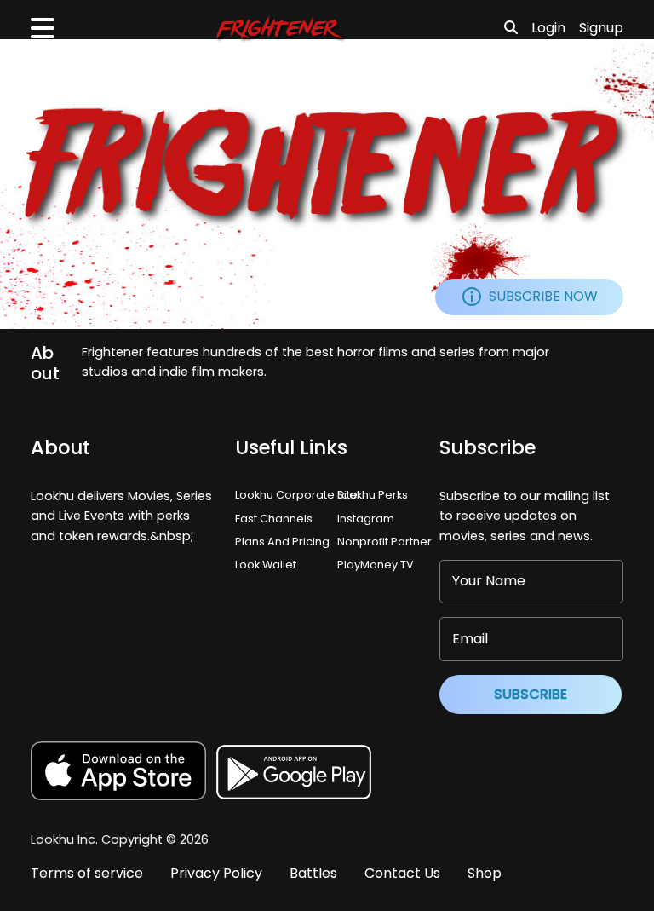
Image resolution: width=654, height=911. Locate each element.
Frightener (114, 300)
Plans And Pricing (282, 541)
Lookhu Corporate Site (299, 494)
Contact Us (402, 873)
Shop (485, 873)
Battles (313, 873)
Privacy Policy (216, 873)
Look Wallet (265, 564)
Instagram (365, 518)
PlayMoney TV (375, 564)
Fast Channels (274, 518)
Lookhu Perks (372, 494)
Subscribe (530, 694)
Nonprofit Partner (384, 541)
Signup (601, 27)
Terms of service (87, 873)
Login (548, 27)
